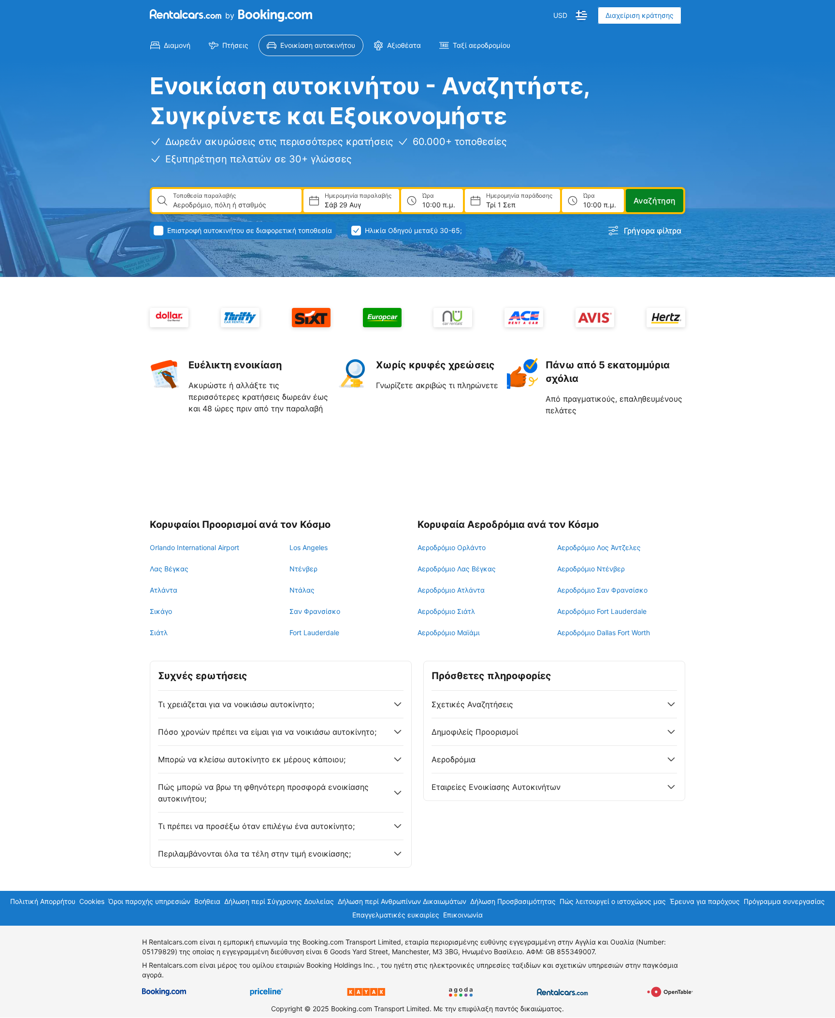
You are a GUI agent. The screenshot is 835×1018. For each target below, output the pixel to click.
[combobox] (233, 205)
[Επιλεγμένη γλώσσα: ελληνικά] (581, 15)
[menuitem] (170, 45)
